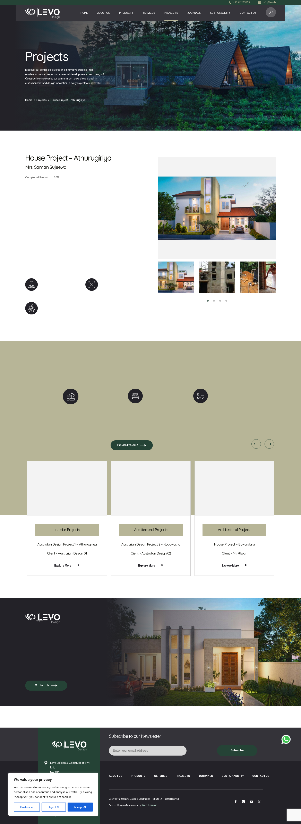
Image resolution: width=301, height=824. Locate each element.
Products (126, 12)
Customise (27, 807)
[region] (53, 794)
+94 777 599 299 (241, 2)
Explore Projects (127, 445)
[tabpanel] (176, 277)
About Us (103, 12)
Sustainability (220, 12)
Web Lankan (149, 805)
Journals (194, 12)
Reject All (54, 807)
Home (84, 12)
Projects (171, 12)
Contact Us (248, 12)
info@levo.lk (269, 2)
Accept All (80, 807)
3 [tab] (220, 301)
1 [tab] (208, 301)
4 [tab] (226, 301)
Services (149, 12)
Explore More (62, 565)
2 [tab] (214, 301)
